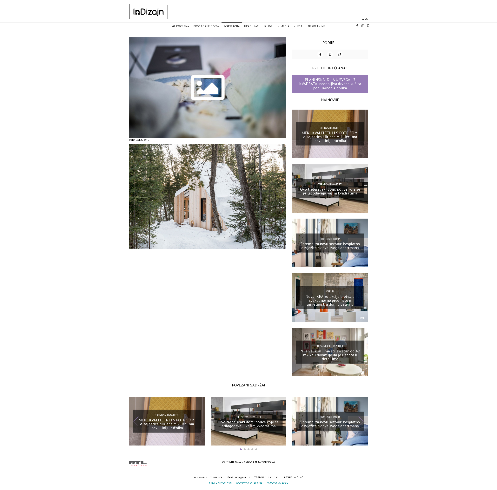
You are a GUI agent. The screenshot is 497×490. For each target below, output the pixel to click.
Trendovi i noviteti (330, 128)
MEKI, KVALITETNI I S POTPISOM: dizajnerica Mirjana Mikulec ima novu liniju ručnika (330, 136)
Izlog (268, 26)
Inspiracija (231, 26)
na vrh (364, 462)
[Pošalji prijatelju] (340, 54)
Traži (365, 19)
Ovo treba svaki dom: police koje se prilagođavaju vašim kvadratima (330, 191)
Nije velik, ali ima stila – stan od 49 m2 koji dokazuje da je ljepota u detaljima (330, 354)
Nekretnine (316, 26)
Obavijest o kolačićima (249, 483)
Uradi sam (251, 26)
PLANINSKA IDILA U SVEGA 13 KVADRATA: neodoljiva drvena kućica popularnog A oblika (330, 84)
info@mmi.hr (242, 477)
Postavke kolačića (277, 483)
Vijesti (299, 26)
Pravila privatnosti (220, 483)
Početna (182, 26)
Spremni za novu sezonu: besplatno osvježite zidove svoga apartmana (330, 245)
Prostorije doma (206, 26)
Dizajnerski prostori (330, 346)
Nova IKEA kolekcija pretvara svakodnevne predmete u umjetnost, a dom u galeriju (330, 300)
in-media (283, 26)
